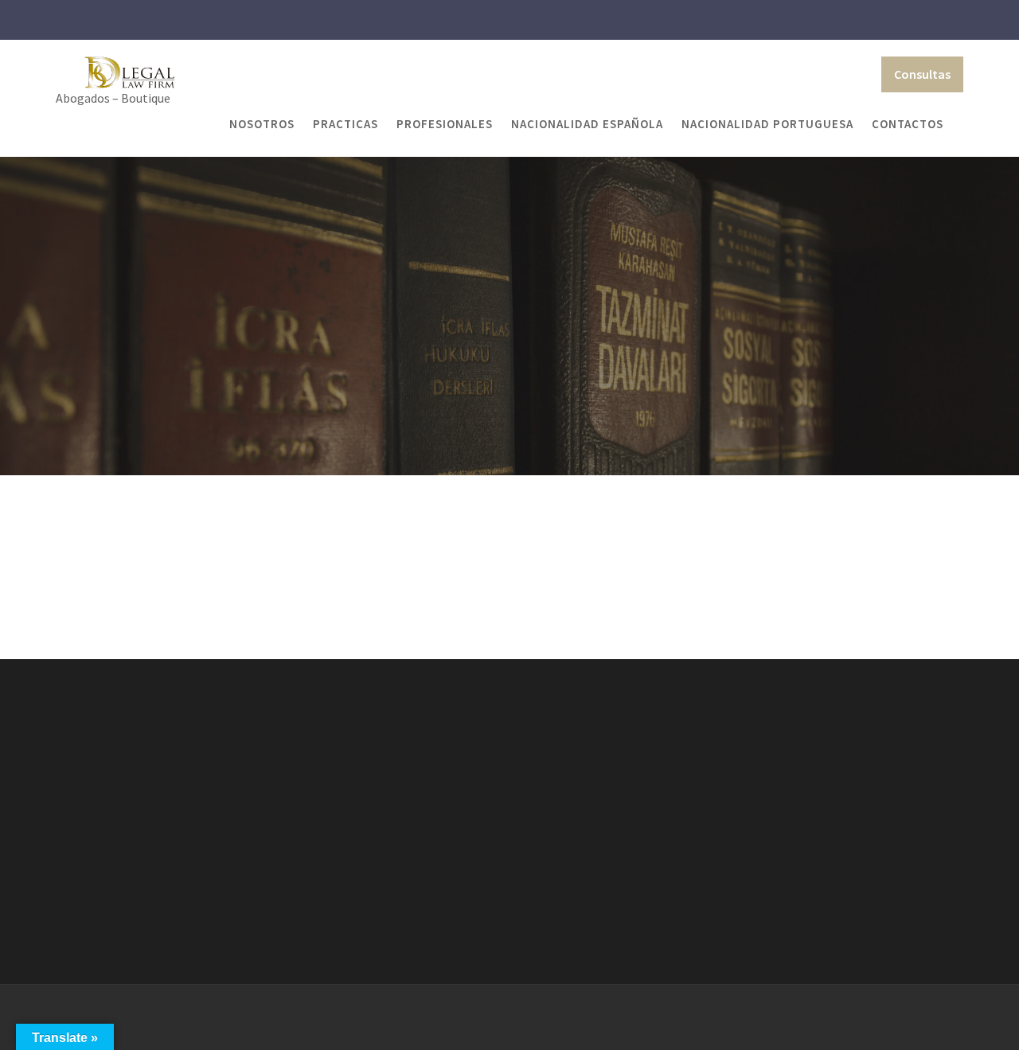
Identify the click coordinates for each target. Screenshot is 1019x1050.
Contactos (907, 123)
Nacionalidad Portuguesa (767, 123)
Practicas (345, 123)
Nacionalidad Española (587, 123)
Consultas (922, 74)
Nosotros (262, 123)
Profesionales (444, 123)
